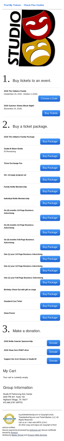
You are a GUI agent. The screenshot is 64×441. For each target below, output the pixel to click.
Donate (53, 343)
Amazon (14, 432)
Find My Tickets (12, 5)
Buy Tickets (51, 113)
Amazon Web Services (37, 435)
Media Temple (18, 435)
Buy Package (50, 141)
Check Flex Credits (34, 5)
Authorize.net (35, 430)
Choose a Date (49, 98)
